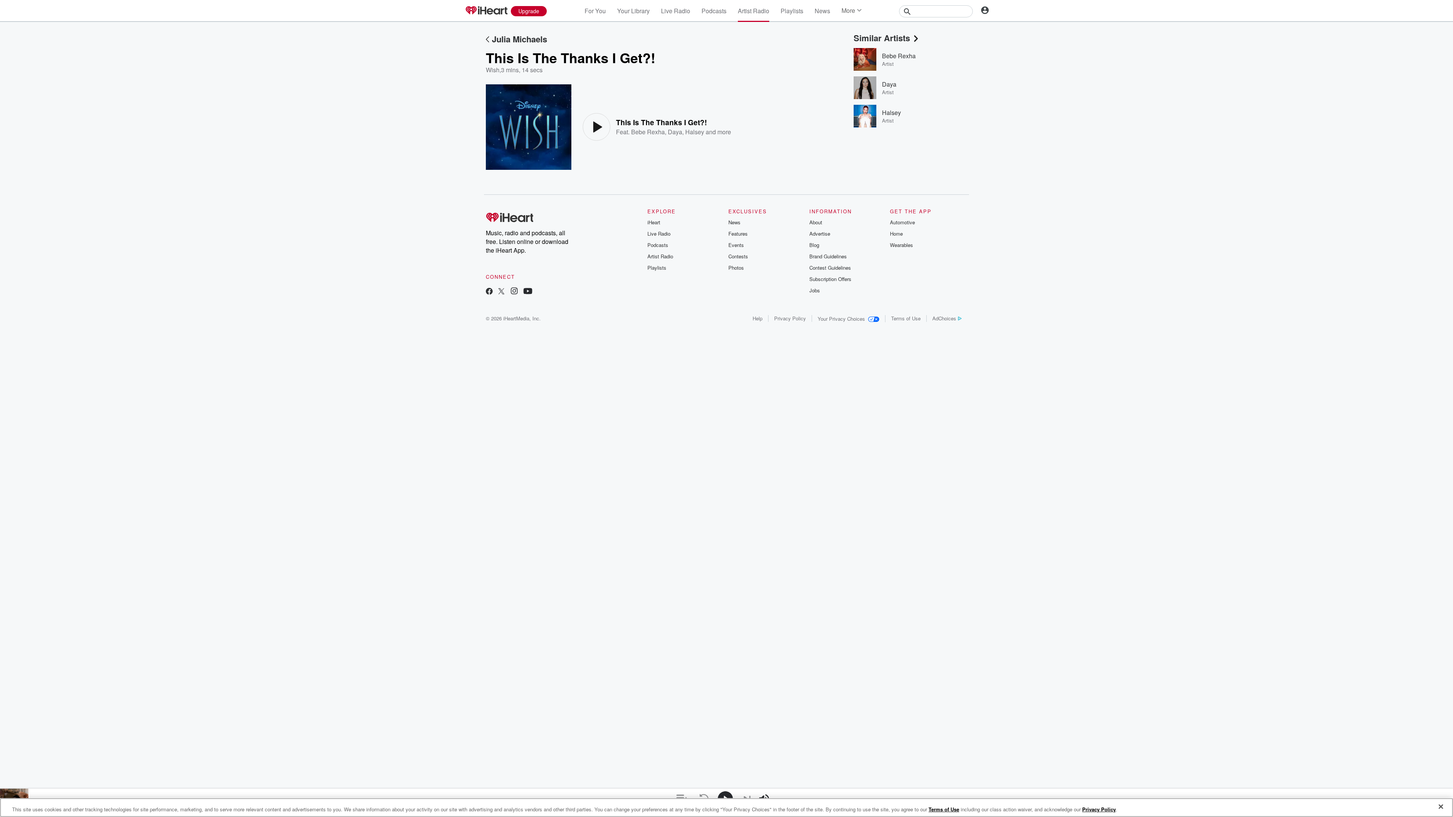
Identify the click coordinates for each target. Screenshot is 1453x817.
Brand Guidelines (828, 256)
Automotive (902, 222)
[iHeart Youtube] (527, 291)
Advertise (819, 233)
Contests (738, 256)
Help (757, 318)
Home (896, 233)
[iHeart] (486, 11)
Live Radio (675, 10)
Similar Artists (882, 38)
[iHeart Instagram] (514, 291)
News (822, 10)
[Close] (1441, 806)
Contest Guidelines (830, 267)
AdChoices (944, 318)
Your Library (633, 10)
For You (595, 10)
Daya (675, 131)
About (815, 222)
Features (738, 233)
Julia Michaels (519, 39)
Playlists (792, 10)
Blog (814, 245)
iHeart (653, 222)
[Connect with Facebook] (489, 291)
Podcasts (714, 10)
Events (736, 245)
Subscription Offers (830, 279)
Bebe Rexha (648, 131)
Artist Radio (753, 10)
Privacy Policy (790, 318)
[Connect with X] (501, 291)
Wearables (901, 245)
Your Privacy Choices (841, 318)
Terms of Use (906, 318)
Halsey (694, 131)
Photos (736, 267)
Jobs (814, 290)
